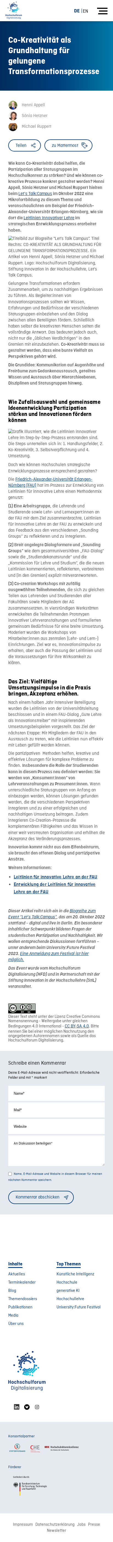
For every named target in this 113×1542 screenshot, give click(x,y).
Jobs (81, 1524)
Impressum (23, 1524)
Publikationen (20, 1307)
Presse (94, 1524)
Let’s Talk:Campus (35, 194)
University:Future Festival (78, 1307)
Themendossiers (22, 1299)
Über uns (16, 1324)
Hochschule (66, 1282)
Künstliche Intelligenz (75, 1274)
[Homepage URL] (13, 10)
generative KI (68, 1291)
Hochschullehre (70, 1299)
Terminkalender (22, 1282)
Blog (12, 1291)
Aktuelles (16, 1274)
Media (13, 1315)
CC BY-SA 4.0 (77, 1026)
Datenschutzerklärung (55, 1524)
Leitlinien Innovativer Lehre (49, 218)
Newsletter (56, 1530)
